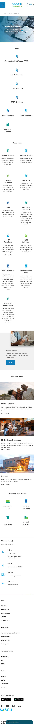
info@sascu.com (13, 585)
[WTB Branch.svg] (26, 517)
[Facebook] (1, 706)
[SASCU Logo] (17, 5)
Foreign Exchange (8, 181)
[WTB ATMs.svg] (7, 517)
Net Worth (26, 180)
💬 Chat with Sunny (13, 722)
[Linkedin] (19, 706)
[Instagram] (13, 706)
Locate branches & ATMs (15, 567)
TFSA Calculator (8, 241)
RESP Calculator (26, 241)
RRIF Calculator (8, 271)
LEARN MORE (5, 413)
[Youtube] (7, 706)
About (3, 600)
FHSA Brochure (17, 75)
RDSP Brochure (26, 116)
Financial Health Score (8, 304)
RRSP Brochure (17, 102)
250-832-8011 (12, 553)
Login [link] (30, 4)
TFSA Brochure (17, 88)
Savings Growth (26, 155)
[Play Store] (19, 699)
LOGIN (8, 509)
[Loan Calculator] (7, 202)
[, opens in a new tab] (17, 56)
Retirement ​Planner (8, 130)
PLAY (10, 362)
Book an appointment (14, 576)
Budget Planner (8, 155)
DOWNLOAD (26, 509)
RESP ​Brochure (8, 116)
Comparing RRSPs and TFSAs (17, 61)
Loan (8, 207)
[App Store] (6, 699)
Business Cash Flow (26, 272)
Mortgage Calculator (26, 208)
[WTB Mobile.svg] (26, 501)
